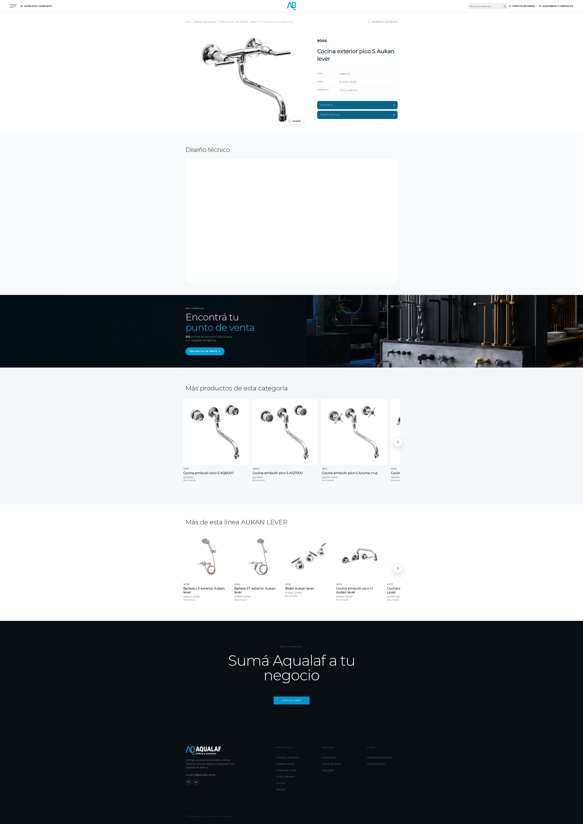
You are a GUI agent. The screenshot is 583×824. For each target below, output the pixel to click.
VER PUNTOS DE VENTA (205, 351)
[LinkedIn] (196, 782)
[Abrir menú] (13, 6)
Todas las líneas (285, 763)
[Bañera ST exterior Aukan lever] (257, 556)
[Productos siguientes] (397, 441)
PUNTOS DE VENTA (523, 6)
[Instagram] (188, 782)
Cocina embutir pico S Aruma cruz (350, 473)
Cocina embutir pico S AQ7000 (278, 473)
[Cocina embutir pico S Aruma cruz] (354, 432)
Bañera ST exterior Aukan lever (255, 590)
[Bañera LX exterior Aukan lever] (206, 556)
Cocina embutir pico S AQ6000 (208, 473)
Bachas (280, 789)
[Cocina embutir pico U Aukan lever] (359, 556)
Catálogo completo (287, 757)
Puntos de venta (331, 763)
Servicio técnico (376, 763)
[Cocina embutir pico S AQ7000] (285, 432)
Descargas (328, 770)
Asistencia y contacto (379, 757)
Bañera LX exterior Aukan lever (204, 590)
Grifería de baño (285, 776)
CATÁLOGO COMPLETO (38, 6)
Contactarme (291, 700)
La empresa (328, 757)
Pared (253, 22)
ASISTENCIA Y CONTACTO (558, 6)
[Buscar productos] (505, 6)
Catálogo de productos (205, 22)
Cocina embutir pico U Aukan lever (354, 590)
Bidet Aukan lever (299, 588)
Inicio (188, 22)
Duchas (280, 783)
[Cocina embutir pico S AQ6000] (216, 432)
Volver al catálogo (385, 22)
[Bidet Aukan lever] (308, 556)
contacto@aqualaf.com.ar (200, 774)
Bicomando (242, 22)
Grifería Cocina (226, 22)
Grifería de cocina (286, 770)
